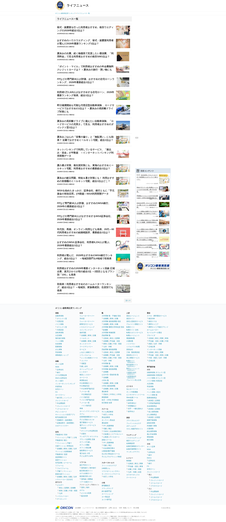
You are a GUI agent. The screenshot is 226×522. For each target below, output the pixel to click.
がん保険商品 (152, 414)
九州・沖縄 (107, 347)
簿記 (110, 429)
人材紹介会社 (131, 373)
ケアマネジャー (117, 434)
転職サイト (130, 327)
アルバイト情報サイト (134, 324)
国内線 (83, 479)
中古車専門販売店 (87, 389)
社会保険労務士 (116, 431)
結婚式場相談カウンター (135, 446)
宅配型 (83, 363)
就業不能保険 (152, 420)
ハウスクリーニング (87, 327)
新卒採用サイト (132, 365)
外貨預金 (58, 386)
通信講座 (105, 423)
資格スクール (107, 440)
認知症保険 (151, 423)
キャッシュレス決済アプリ (65, 414)
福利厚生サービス (86, 450)
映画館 (128, 461)
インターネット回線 (154, 349)
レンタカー (84, 372)
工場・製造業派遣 (133, 352)
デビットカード (61, 412)
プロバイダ (151, 335)
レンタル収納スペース (89, 358)
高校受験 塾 (106, 335)
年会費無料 (61, 403)
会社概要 (78, 508)
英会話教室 (106, 417)
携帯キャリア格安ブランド (158, 327)
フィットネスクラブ (109, 465)
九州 (75, 449)
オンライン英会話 (108, 420)
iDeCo (149, 458)
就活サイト (130, 318)
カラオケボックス (133, 475)
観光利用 (84, 496)
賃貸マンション (61, 460)
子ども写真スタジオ (87, 420)
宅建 (105, 429)
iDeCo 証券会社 (61, 378)
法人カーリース (132, 389)
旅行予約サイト (85, 465)
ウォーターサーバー (87, 316)
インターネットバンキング (65, 384)
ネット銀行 (59, 381)
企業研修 (129, 400)
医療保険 (58, 347)
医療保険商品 (152, 398)
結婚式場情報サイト (133, 449)
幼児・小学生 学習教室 (110, 400)
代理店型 (60, 321)
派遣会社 (129, 349)
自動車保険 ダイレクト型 (156, 372)
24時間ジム (106, 468)
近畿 (70, 449)
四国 (150, 344)
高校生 (105, 394)
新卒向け (131, 411)
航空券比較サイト (86, 471)
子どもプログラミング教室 (111, 457)
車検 (81, 408)
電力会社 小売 (85, 453)
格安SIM (152, 318)
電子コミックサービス (88, 425)
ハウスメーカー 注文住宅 (64, 479)
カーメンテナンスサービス (89, 411)
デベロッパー (62, 499)
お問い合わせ (113, 508)
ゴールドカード (63, 409)
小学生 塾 (105, 380)
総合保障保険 (152, 431)
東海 (65, 449)
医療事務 (110, 426)
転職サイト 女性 (132, 330)
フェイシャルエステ (133, 423)
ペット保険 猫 (152, 395)
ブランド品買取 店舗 (87, 439)
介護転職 (129, 341)
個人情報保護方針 (101, 508)
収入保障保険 (153, 412)
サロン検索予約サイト (134, 429)
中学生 (112, 394)
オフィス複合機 (85, 448)
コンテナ (84, 361)
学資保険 (58, 352)
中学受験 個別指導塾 (109, 369)
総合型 (83, 428)
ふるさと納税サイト (87, 352)
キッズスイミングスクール (111, 474)
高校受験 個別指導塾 (109, 349)
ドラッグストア (107, 488)
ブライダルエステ (133, 420)
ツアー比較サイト (86, 482)
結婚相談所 (130, 443)
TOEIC (105, 431)
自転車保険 (59, 332)
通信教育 (105, 391)
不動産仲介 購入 (61, 440)
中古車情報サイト (86, 383)
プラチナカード (156, 486)
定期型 (157, 400)
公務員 (105, 437)
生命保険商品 (152, 406)
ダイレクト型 (62, 318)
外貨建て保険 (152, 426)
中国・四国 (73, 491)
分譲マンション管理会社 (64, 446)
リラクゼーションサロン (111, 471)
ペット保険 (59, 341)
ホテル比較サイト (86, 473)
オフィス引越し (85, 442)
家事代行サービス (86, 324)
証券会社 (60, 370)
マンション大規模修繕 (63, 451)
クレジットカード (62, 400)
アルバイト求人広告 (133, 380)
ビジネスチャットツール (135, 395)
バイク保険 (59, 324)
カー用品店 (106, 497)
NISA (57, 367)
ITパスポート (115, 437)
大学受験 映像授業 (108, 332)
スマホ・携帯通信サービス (157, 316)
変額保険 (150, 437)
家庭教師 (105, 397)
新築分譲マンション (62, 474)
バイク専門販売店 (87, 400)
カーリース (84, 377)
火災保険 (58, 335)
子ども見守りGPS (86, 456)
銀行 (58, 372)
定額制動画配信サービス (89, 417)
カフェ (82, 414)
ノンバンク (68, 398)
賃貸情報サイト (61, 457)
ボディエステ (131, 426)
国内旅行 (84, 468)
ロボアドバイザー (62, 426)
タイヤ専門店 (107, 500)
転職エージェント (133, 335)
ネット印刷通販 (132, 392)
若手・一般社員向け (135, 409)
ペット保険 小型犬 (154, 392)
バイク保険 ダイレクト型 (156, 378)
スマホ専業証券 (61, 375)
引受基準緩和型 (154, 403)
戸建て (69, 437)
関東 (141, 463)
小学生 (119, 394)
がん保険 (58, 349)
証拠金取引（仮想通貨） (66, 423)
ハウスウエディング (133, 438)
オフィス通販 (84, 445)
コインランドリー (86, 330)
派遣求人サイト (132, 355)
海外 (87, 487)
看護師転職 (130, 338)
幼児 (105, 414)
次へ (127, 300)
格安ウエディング (133, 441)
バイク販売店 (84, 397)
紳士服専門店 (107, 491)
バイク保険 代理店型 (154, 381)
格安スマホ (153, 321)
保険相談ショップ (62, 355)
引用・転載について (125, 508)
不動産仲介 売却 (61, 435)
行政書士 (106, 434)
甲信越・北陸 (115, 341)
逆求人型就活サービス (134, 321)
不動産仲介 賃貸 (61, 454)
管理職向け (132, 406)
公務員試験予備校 (108, 451)
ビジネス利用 (86, 493)
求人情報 (136, 508)
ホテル (82, 490)
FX (56, 392)
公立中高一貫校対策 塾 (110, 375)
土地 (75, 437)
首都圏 (59, 449)
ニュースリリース (88, 508)
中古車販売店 (84, 386)
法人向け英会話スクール (111, 454)
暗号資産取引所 (61, 417)
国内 (83, 487)
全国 (139, 472)
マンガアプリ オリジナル (89, 436)
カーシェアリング (86, 369)
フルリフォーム (63, 468)
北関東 (66, 488)
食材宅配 (83, 332)
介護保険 (150, 429)
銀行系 (59, 398)
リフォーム (59, 465)
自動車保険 (59, 316)
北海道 (105, 338)
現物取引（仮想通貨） (65, 420)
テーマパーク (131, 477)
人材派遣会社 (131, 377)
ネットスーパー (85, 344)
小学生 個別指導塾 (108, 386)
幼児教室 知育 (107, 403)
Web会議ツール (132, 397)
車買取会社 (84, 380)
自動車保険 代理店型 (154, 375)
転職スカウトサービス (134, 332)
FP (104, 426)
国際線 (90, 479)
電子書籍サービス (86, 422)
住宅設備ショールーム (63, 463)
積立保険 (150, 440)
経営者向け (132, 403)
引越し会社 (84, 366)
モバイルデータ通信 (154, 332)
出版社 (83, 434)
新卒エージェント (133, 369)
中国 (166, 341)
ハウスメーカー (63, 496)
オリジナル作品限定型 (89, 431)
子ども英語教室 (107, 412)
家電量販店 (106, 485)
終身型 (151, 400)
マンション (61, 437)
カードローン (60, 395)
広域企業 (152, 347)
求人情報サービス (133, 358)
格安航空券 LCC (86, 476)
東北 (60, 488)
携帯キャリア (153, 324)
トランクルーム (85, 355)
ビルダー (60, 485)
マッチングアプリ (133, 452)
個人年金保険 (152, 434)
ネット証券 (59, 364)
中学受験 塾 (106, 363)
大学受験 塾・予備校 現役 (111, 316)
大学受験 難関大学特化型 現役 (113, 327)
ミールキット (84, 338)
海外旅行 (92, 468)
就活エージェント (133, 316)
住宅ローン (59, 389)
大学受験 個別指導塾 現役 (111, 321)
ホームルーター (152, 330)
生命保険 (58, 344)
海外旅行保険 (60, 338)
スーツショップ (107, 494)
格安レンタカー (85, 375)
